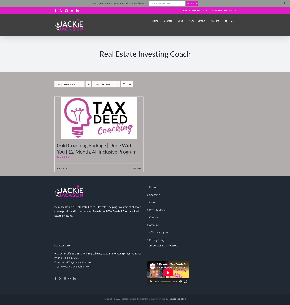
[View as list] (130, 84)
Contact (153, 217)
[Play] (151, 281)
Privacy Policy (157, 240)
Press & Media (157, 210)
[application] (168, 272)
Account (154, 225)
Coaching (154, 195)
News (152, 202)
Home (152, 187)
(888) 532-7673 (71, 257)
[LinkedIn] (74, 278)
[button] (232, 20)
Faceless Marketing (177, 298)
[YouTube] (69, 278)
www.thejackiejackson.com (76, 266)
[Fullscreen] (185, 281)
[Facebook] (55, 278)
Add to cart (63, 168)
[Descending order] (88, 84)
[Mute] (180, 281)
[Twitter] (60, 278)
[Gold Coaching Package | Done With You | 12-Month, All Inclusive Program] (99, 118)
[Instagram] (65, 278)
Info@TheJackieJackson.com (224, 10)
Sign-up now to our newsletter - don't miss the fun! (119, 3)
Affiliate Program (159, 232)
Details (138, 168)
